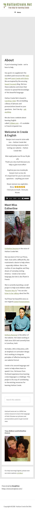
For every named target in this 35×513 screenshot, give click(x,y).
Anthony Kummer (11, 335)
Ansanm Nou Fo (11, 290)
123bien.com (14, 123)
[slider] (26, 198)
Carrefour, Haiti (10, 101)
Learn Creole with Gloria (19, 78)
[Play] (7, 198)
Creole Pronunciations (21, 301)
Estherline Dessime (12, 248)
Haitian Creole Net (17, 6)
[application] (17, 198)
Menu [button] (19, 12)
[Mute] (23, 198)
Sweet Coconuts (11, 84)
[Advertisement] (17, 35)
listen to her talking (12, 293)
